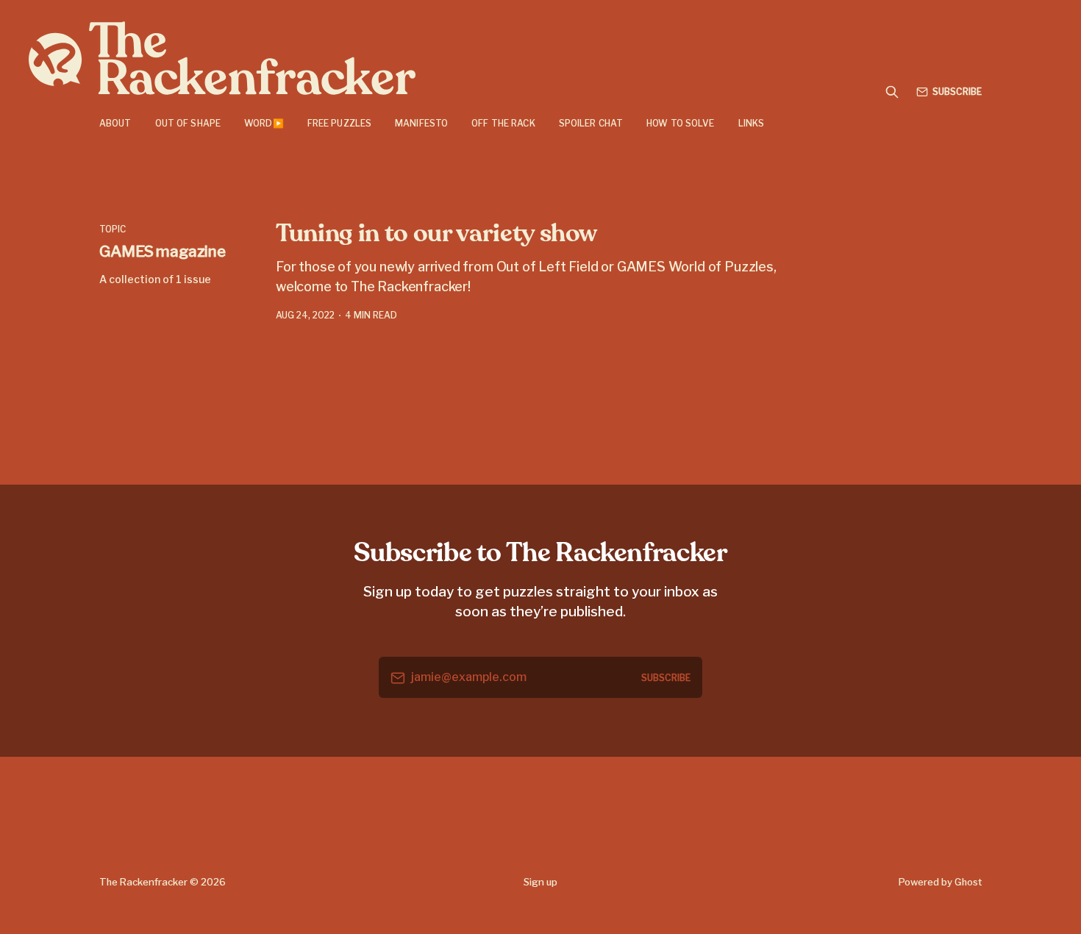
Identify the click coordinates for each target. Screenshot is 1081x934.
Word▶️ (264, 123)
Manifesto (421, 123)
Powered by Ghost (940, 882)
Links (751, 123)
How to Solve (680, 123)
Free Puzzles (339, 123)
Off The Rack (503, 123)
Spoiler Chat (591, 123)
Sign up (540, 882)
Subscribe (957, 91)
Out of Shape (188, 123)
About (115, 123)
